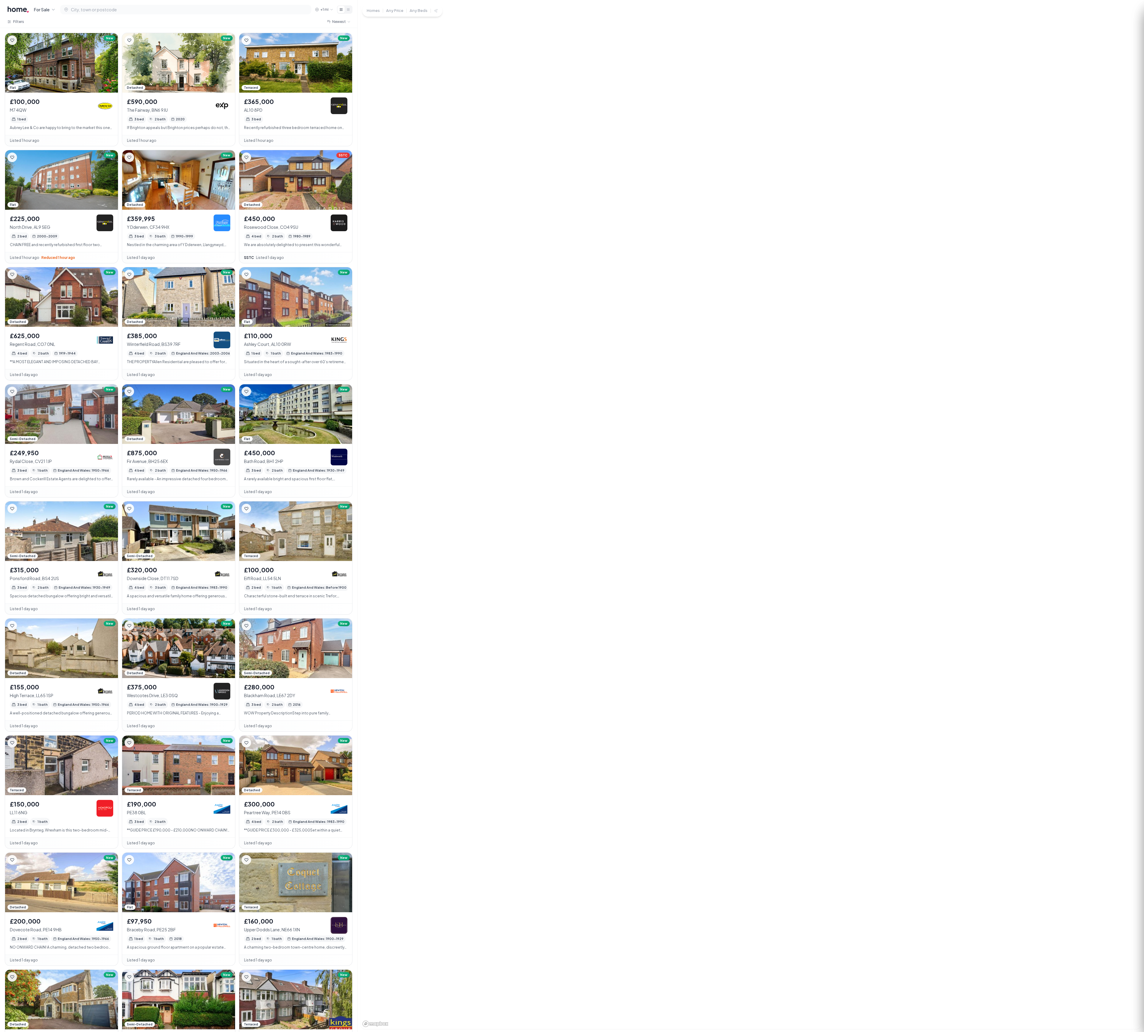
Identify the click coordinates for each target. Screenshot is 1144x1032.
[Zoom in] (1129, 979)
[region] (750, 516)
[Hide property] (24, 40)
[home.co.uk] (18, 9)
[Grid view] (341, 9)
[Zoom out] (1129, 990)
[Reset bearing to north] (1129, 1000)
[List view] (348, 9)
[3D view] (1129, 1011)
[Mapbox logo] (375, 1023)
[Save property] (12, 40)
